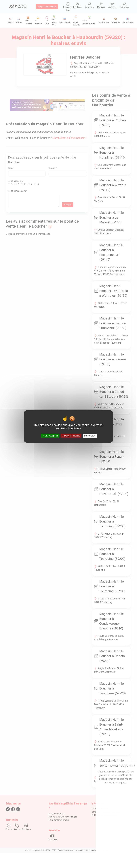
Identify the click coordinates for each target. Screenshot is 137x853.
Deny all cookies (72, 436)
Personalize (90, 436)
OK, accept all (51, 436)
